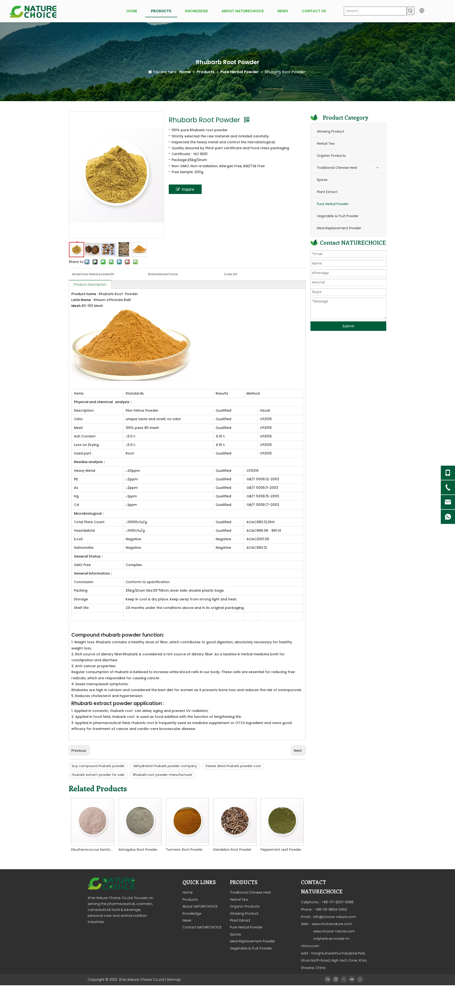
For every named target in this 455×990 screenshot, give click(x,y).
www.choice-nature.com (333, 931)
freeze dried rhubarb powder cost (233, 766)
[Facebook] (328, 979)
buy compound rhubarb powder (98, 766)
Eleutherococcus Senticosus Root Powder (92, 849)
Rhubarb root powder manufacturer (162, 774)
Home (187, 892)
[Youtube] (352, 979)
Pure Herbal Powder (333, 204)
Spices (322, 179)
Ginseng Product (330, 131)
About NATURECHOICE (200, 906)
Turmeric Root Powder (184, 849)
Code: (228, 274)
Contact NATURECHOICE (202, 927)
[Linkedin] (336, 979)
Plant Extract (327, 191)
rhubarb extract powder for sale (98, 774)
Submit (348, 326)
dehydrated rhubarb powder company (165, 766)
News (186, 920)
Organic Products (331, 155)
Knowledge (191, 913)
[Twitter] (344, 979)
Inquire (188, 189)
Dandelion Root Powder (232, 849)
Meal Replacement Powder (339, 228)
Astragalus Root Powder (137, 849)
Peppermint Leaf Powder (281, 849)
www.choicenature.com (332, 924)
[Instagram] (360, 979)
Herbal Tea (326, 143)
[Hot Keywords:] (410, 10)
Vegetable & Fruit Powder (338, 216)
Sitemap (174, 979)
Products (190, 899)
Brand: (152, 274)
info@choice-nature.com (334, 916)
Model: (77, 274)
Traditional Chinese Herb (337, 167)
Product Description (90, 284)
